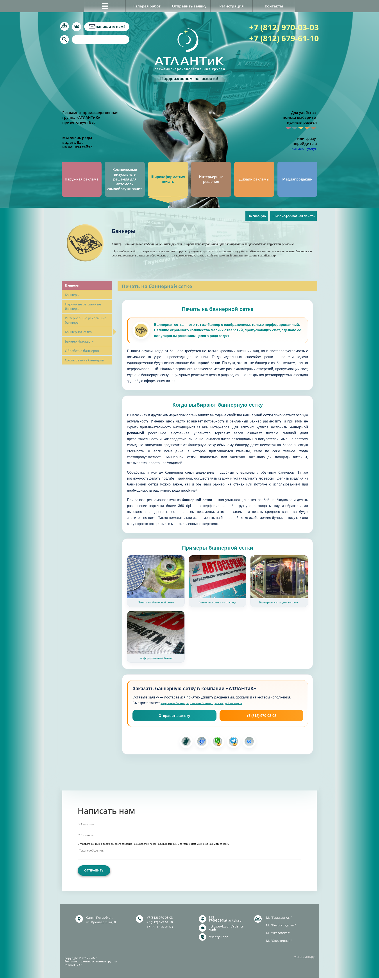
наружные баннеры (175, 703)
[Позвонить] (186, 741)
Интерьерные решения (211, 179)
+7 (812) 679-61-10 (284, 38)
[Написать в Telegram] (233, 741)
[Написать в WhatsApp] (217, 741)
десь (226, 843)
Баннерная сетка (78, 332)
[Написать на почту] (201, 741)
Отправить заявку (174, 716)
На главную (257, 216)
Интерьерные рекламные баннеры (85, 320)
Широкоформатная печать (168, 179)
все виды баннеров (228, 703)
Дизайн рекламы (254, 179)
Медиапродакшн (297, 179)
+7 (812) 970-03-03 (284, 27)
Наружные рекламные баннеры (83, 306)
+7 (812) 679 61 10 (160, 922)
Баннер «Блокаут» (79, 341)
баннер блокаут (201, 703)
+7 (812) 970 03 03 (160, 917)
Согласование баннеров (84, 360)
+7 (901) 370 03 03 (160, 927)
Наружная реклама (81, 179)
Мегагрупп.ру (304, 957)
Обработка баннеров (82, 350)
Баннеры (72, 294)
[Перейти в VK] (249, 741)
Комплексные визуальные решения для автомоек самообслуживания (124, 179)
